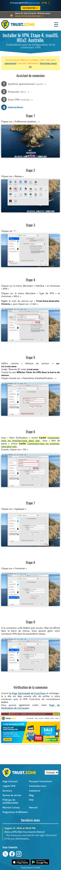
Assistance (34, 790)
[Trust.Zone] (18, 24)
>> (29, 16)
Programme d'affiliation (15, 812)
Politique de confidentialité (10, 801)
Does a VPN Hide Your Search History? (24, 831)
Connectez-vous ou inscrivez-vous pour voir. (30, 439)
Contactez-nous (37, 785)
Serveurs (7, 790)
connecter (10, 63)
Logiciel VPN (9, 785)
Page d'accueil (10, 781)
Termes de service (12, 795)
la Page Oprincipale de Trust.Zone (27, 693)
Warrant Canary (11, 807)
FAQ (31, 799)
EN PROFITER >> (30, 8)
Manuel (33, 807)
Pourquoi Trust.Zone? (40, 781)
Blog (31, 795)
